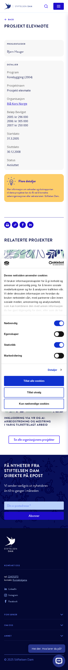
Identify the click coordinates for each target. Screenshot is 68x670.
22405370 (13, 577)
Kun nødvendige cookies (34, 403)
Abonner (34, 516)
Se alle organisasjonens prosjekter (34, 439)
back (11, 19)
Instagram (13, 595)
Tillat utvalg (34, 392)
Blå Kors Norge (17, 104)
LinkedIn (12, 589)
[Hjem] (34, 544)
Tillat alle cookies (34, 380)
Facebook (12, 601)
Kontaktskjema (20, 580)
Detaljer (52, 369)
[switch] (59, 334)
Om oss (8, 625)
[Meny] (58, 6)
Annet (8, 635)
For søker (10, 614)
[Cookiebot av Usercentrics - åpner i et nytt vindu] (49, 263)
